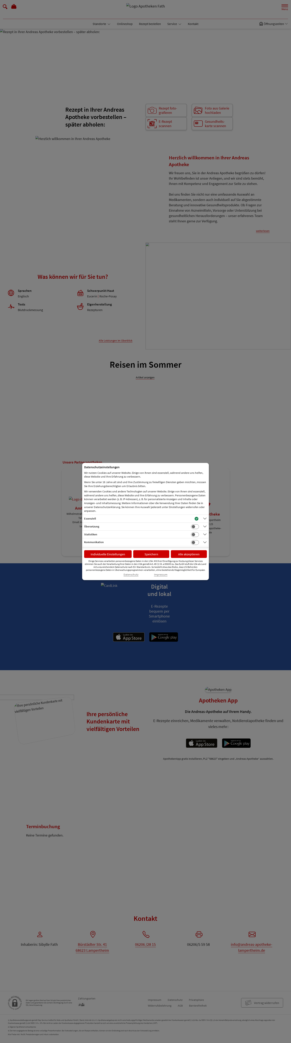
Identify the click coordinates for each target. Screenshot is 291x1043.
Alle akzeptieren (189, 554)
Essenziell (90, 518)
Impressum (160, 574)
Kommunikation (94, 542)
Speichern (151, 554)
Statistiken (90, 534)
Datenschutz (131, 574)
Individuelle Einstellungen (108, 554)
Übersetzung (91, 526)
